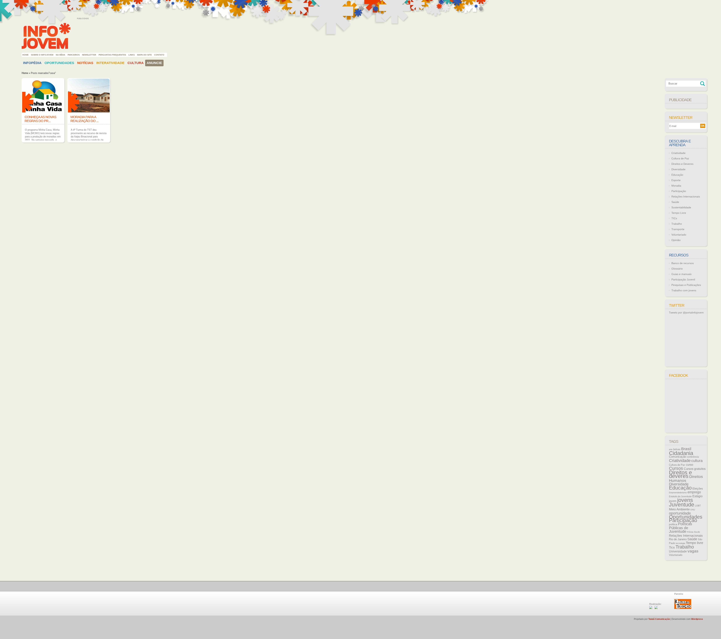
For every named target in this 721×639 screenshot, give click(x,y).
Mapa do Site (144, 55)
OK (702, 125)
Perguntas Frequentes (112, 55)
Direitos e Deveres (682, 163)
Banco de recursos (682, 263)
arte (671, 449)
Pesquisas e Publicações (686, 284)
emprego (694, 492)
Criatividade (678, 152)
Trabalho (676, 223)
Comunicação (677, 456)
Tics (672, 547)
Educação (677, 174)
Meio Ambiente (679, 509)
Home (25, 55)
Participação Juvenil (683, 279)
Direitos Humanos (686, 478)
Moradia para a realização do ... (84, 119)
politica (673, 524)
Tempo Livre (678, 212)
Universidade (678, 551)
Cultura (135, 63)
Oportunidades (59, 63)
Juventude (681, 505)
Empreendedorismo (678, 492)
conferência (693, 457)
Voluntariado (678, 234)
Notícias (85, 63)
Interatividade (110, 63)
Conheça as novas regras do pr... (40, 119)
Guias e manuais (681, 274)
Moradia (676, 185)
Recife (697, 532)
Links (131, 55)
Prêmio (690, 532)
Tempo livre (694, 543)
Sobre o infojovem (42, 55)
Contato (159, 55)
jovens (685, 500)
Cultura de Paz (680, 158)
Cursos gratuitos (695, 468)
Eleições (697, 488)
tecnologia (680, 543)
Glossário (677, 268)
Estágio (697, 496)
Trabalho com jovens (683, 290)
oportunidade (680, 513)
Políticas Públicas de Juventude (680, 528)
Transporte (677, 229)
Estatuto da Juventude (680, 496)
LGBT (698, 505)
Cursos (676, 468)
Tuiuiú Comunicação (659, 619)
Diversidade (678, 169)
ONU (692, 510)
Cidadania (681, 453)
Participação (678, 191)
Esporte (676, 180)
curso (689, 464)
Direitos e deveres (680, 474)
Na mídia (60, 55)
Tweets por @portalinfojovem (686, 312)
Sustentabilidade (681, 207)
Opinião (676, 240)
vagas (693, 551)
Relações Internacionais (685, 196)
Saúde (675, 201)
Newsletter (89, 55)
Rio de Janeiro (678, 539)
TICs (674, 218)
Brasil (686, 449)
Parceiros (74, 55)
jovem (673, 501)
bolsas (676, 449)
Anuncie (154, 63)
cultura (697, 461)
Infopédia (32, 63)
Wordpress (697, 619)
